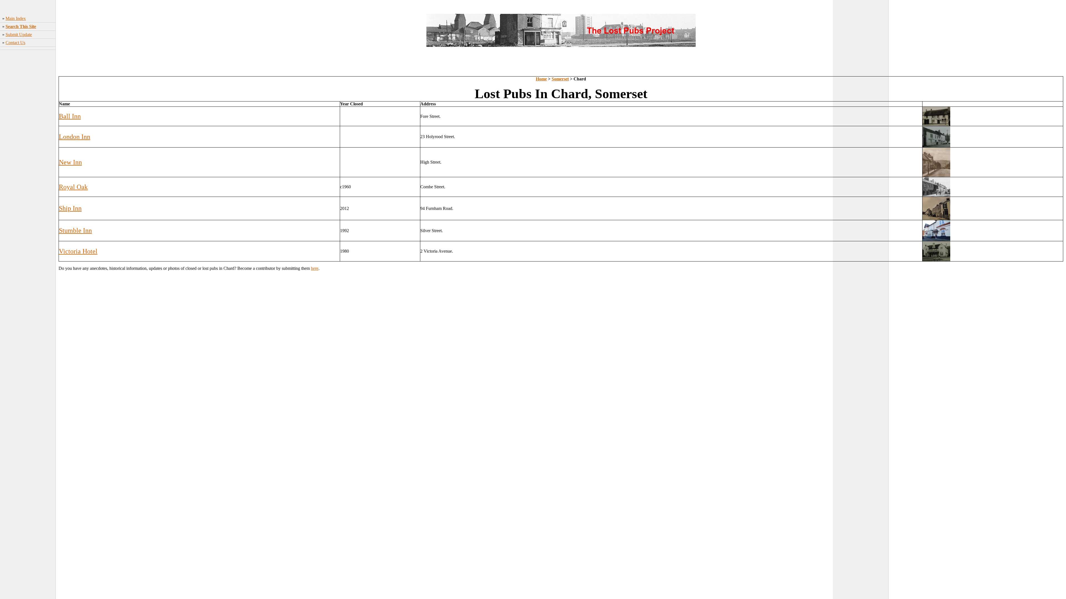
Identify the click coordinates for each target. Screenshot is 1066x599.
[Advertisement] (28, 139)
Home (541, 79)
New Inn (70, 162)
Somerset (560, 79)
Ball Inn (70, 116)
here (314, 268)
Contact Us (15, 42)
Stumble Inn (75, 230)
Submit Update (19, 34)
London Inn (74, 136)
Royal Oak (73, 187)
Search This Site (21, 26)
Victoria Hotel (78, 251)
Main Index (16, 18)
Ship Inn (70, 208)
